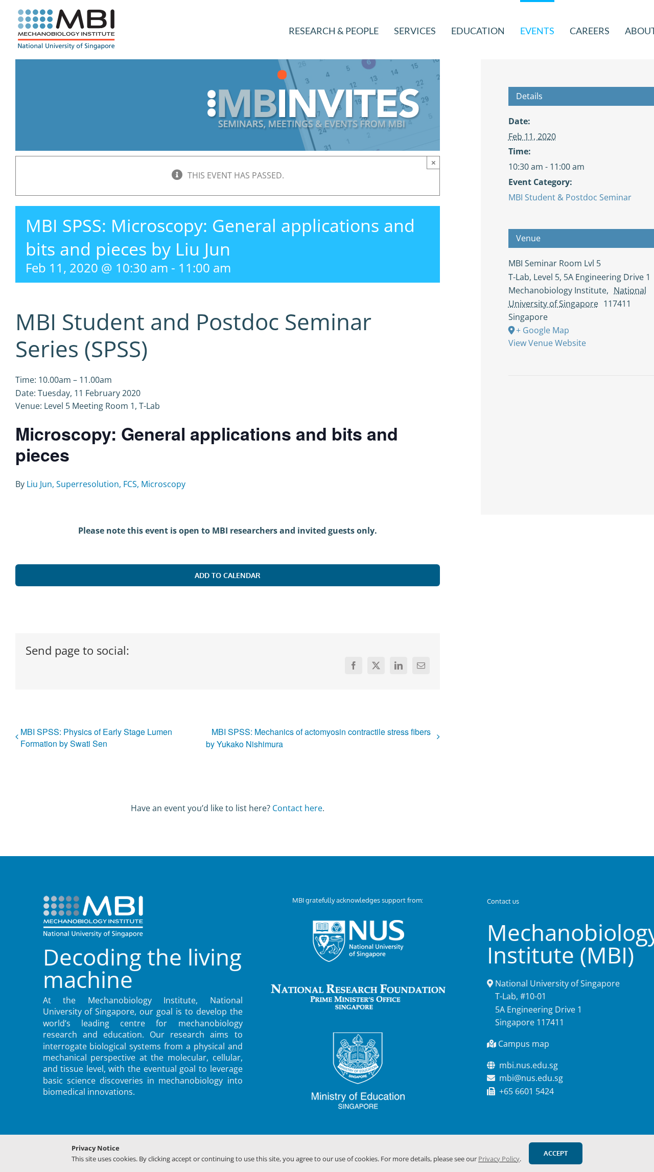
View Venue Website (547, 343)
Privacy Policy (499, 1158)
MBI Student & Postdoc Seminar (570, 197)
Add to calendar (228, 575)
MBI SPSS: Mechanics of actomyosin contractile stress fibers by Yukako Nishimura (318, 738)
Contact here (297, 808)
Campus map (523, 1043)
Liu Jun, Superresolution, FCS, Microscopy (106, 484)
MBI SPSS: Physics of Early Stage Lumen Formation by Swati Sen (96, 737)
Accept (556, 1153)
